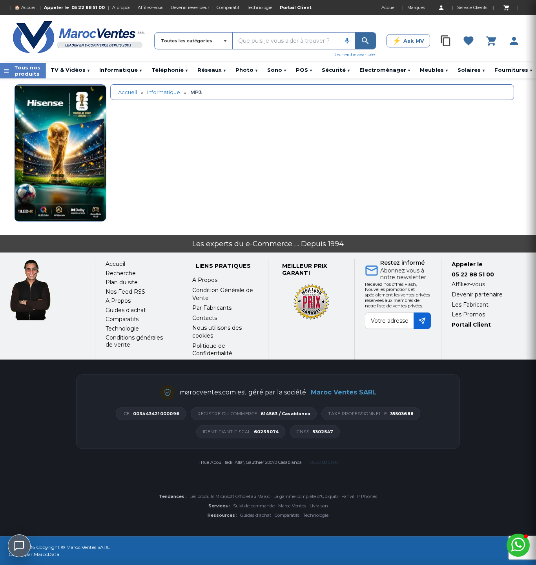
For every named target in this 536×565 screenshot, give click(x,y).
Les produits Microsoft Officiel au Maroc (230, 496)
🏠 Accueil (25, 7)
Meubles (434, 70)
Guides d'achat (255, 515)
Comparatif (228, 7)
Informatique (120, 70)
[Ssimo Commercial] (47, 290)
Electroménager (384, 70)
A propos (121, 7)
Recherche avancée (354, 54)
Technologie (259, 7)
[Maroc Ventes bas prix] (79, 38)
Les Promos (468, 314)
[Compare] (445, 40)
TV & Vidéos (70, 70)
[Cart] (506, 7)
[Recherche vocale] (347, 40)
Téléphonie (169, 70)
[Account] (441, 7)
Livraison (319, 506)
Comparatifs (287, 515)
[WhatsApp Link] (518, 545)
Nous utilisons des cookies (217, 331)
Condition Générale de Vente (222, 294)
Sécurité (336, 70)
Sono (276, 70)
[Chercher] (365, 41)
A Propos (204, 279)
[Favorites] (468, 40)
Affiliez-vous (150, 7)
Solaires (471, 70)
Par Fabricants (212, 307)
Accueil (127, 92)
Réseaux (211, 70)
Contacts (204, 318)
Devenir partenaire (477, 294)
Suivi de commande (254, 506)
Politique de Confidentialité (212, 349)
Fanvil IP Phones (359, 496)
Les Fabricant (470, 304)
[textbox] (286, 41)
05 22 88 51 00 (88, 7)
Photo (246, 70)
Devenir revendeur (190, 7)
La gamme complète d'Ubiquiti (305, 496)
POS (304, 70)
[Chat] (19, 545)
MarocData (46, 554)
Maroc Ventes (292, 506)
